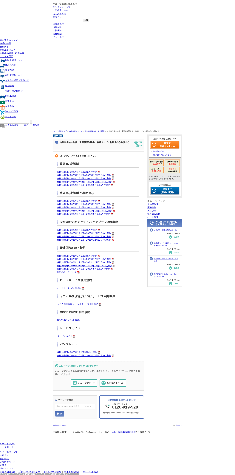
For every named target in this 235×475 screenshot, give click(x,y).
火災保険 (57, 30)
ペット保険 (58, 37)
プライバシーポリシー (29, 472)
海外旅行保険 (11, 111)
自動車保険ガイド (8, 50)
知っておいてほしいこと (162, 155)
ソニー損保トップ (60, 131)
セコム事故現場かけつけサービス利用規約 (77, 304)
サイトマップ (6, 468)
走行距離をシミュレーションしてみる (166, 260)
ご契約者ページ (60, 10)
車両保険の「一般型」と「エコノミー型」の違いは (166, 244)
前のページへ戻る (60, 425)
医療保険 (57, 27)
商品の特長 (5, 43)
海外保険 (57, 34)
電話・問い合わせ (14, 91)
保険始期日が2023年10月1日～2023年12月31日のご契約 (84, 182)
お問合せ (57, 17)
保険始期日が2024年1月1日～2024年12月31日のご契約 (84, 178)
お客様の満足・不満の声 (12, 53)
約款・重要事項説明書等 (124, 432)
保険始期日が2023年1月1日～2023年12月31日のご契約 (84, 240)
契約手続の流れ (159, 151)
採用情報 (4, 458)
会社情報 (9, 85)
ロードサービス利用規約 (69, 288)
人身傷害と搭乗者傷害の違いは (165, 230)
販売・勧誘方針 (7, 472)
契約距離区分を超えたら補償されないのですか (166, 275)
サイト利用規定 (71, 472)
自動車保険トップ (8, 40)
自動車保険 (58, 24)
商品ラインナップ (61, 7)
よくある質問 (59, 14)
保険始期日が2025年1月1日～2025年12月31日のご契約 (84, 175)
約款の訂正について (67, 272)
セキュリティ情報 (52, 472)
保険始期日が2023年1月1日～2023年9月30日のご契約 (83, 185)
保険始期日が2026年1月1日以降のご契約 (77, 172)
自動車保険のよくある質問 (94, 131)
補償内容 (4, 47)
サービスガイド (64, 336)
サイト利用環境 (90, 472)
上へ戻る (179, 425)
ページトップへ (7, 443)
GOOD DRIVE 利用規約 (68, 320)
